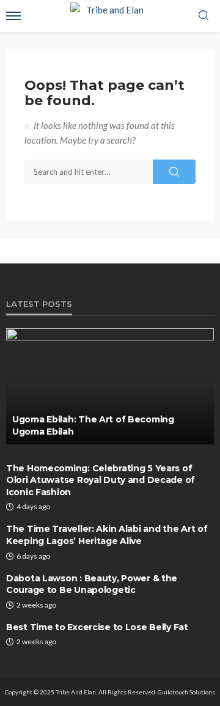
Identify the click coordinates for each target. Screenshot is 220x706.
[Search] (203, 16)
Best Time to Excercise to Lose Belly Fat (97, 627)
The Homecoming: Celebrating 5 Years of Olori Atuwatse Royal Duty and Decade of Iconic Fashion (100, 480)
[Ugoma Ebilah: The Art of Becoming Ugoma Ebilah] (110, 386)
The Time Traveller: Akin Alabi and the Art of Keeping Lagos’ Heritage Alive (106, 534)
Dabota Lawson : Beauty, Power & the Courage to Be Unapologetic (91, 584)
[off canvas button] (13, 16)
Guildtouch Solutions (186, 692)
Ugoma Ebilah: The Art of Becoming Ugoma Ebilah (93, 425)
